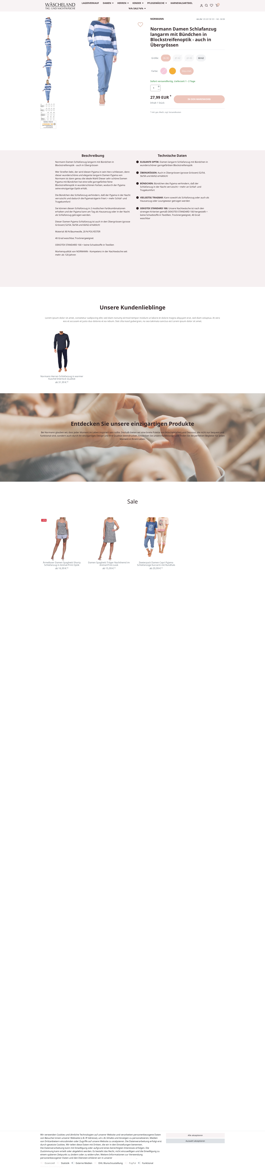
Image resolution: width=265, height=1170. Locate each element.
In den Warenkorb (199, 99)
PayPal (132, 1163)
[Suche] (206, 5)
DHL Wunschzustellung (110, 1163)
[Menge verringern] (158, 89)
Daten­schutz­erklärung (125, 1157)
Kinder (136, 3)
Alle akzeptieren (195, 1135)
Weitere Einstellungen (51, 1166)
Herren (121, 3)
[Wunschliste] (211, 5)
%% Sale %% (136, 8)
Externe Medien (84, 1163)
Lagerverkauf (90, 3)
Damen (107, 3)
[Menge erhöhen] (158, 86)
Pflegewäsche (155, 3)
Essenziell (50, 1163)
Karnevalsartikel (182, 3)
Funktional (147, 1163)
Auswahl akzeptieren (195, 1141)
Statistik (65, 1163)
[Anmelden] (201, 5)
